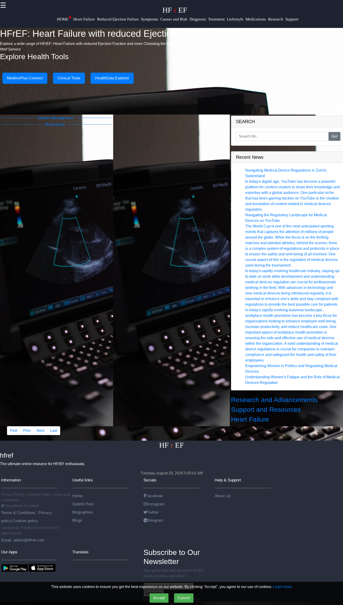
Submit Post (83, 504)
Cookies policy (25, 520)
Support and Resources (266, 409)
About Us (223, 495)
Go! (334, 136)
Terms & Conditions (18, 512)
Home (77, 495)
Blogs (77, 520)
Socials (150, 480)
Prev (27, 431)
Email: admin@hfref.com (22, 540)
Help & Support (228, 480)
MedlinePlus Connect (25, 78)
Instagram (155, 504)
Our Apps (9, 552)
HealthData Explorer (112, 78)
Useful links (82, 480)
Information (11, 480)
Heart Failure (250, 419)
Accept (159, 598)
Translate (80, 552)
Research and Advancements (274, 399)
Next (40, 431)
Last (53, 431)
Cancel (184, 598)
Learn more (282, 587)
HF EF (174, 10)
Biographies (82, 512)
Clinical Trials (69, 78)
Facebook (154, 495)
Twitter (153, 512)
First (13, 431)
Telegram (155, 520)
